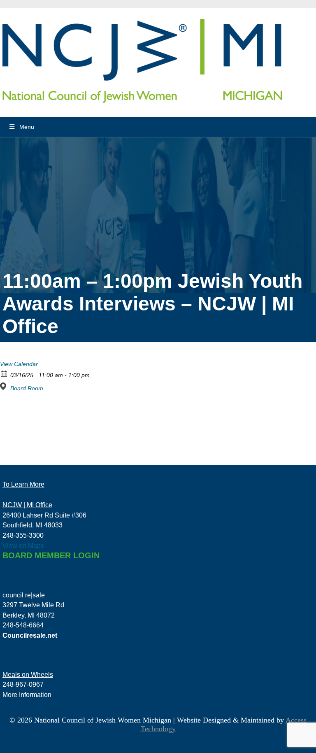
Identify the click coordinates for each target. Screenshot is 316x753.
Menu (26, 127)
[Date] (4, 373)
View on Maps (23, 545)
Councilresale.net (29, 635)
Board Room (26, 388)
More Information (26, 694)
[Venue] (4, 386)
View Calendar (19, 364)
